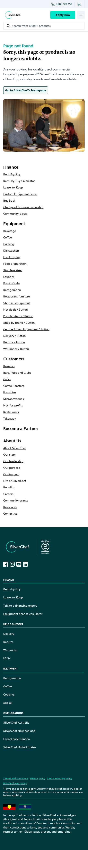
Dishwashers (11, 251)
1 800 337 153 (64, 4)
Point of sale (11, 283)
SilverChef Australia (16, 723)
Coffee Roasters (13, 386)
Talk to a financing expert (20, 606)
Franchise (9, 392)
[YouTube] (18, 564)
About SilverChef (14, 448)
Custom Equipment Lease (20, 194)
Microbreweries (13, 399)
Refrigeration (12, 290)
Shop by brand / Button (19, 323)
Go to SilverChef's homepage (25, 90)
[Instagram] (12, 564)
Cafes (7, 379)
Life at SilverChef (14, 481)
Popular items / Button (18, 316)
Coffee (7, 237)
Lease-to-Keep (13, 187)
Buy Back (9, 201)
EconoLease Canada (16, 739)
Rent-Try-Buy (11, 174)
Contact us (10, 514)
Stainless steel (12, 270)
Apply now (62, 15)
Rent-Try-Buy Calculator (19, 181)
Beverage (9, 231)
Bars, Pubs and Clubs (17, 373)
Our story (9, 455)
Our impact (11, 474)
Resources (10, 507)
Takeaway (9, 418)
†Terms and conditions (15, 778)
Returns (8, 642)
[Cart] (80, 4)
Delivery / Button (14, 336)
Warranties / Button (16, 349)
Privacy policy (37, 778)
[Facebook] (5, 564)
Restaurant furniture (16, 296)
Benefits (8, 487)
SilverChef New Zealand (19, 731)
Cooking (8, 244)
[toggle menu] (81, 15)
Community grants (15, 500)
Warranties (10, 650)
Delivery (8, 634)
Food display (11, 257)
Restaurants (11, 412)
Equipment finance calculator (22, 614)
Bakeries (9, 366)
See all (7, 703)
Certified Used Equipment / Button (26, 329)
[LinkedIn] (25, 564)
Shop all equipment (16, 303)
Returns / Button (14, 342)
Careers (8, 494)
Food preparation (14, 264)
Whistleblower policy (15, 783)
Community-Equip (15, 214)
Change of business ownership (23, 207)
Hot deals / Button (15, 310)
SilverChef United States (19, 747)
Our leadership (13, 461)
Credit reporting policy (59, 778)
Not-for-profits (13, 405)
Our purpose (11, 468)
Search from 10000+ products (31, 26)
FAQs (6, 658)
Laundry (8, 277)
